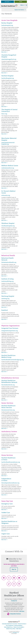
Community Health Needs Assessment (9, 623)
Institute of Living (7, 279)
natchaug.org (5, 298)
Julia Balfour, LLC (16, 632)
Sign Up (14, 569)
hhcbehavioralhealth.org (8, 262)
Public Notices (19, 628)
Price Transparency (10, 625)
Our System (7, 1)
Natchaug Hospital (7, 296)
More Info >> (4, 52)
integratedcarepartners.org (9, 330)
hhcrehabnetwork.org (8, 385)
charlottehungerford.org (8, 59)
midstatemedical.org (7, 168)
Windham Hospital (7, 223)
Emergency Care (7, 504)
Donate (20, 1)
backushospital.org (7, 25)
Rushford (4, 310)
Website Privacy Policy (10, 628)
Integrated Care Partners (9, 328)
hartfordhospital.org (7, 78)
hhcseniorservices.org (8, 410)
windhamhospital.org (8, 226)
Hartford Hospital (7, 76)
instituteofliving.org (7, 281)
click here (21, 611)
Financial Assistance (22, 623)
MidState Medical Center (9, 165)
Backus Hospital (6, 23)
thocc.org (4, 114)
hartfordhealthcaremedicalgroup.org (12, 359)
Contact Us (14, 600)
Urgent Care (5, 534)
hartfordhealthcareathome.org (10, 462)
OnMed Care (5, 512)
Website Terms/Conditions (19, 627)
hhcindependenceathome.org (10, 483)
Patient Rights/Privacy (8, 627)
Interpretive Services (15, 613)
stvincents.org (5, 195)
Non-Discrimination (18, 625)
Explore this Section (19, 9)
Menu (22, 5)
